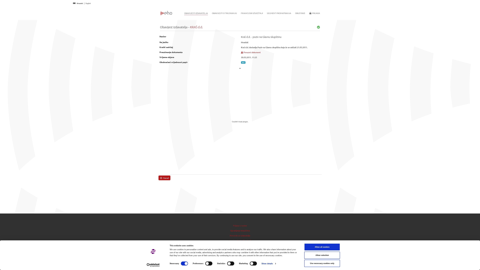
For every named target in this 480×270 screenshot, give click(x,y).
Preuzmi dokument (252, 52)
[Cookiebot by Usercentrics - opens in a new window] (153, 265)
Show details (267, 263)
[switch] (208, 264)
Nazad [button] (166, 178)
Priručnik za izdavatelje (240, 235)
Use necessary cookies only (322, 263)
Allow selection (322, 255)
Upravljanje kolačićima (240, 230)
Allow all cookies (322, 247)
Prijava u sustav (240, 225)
